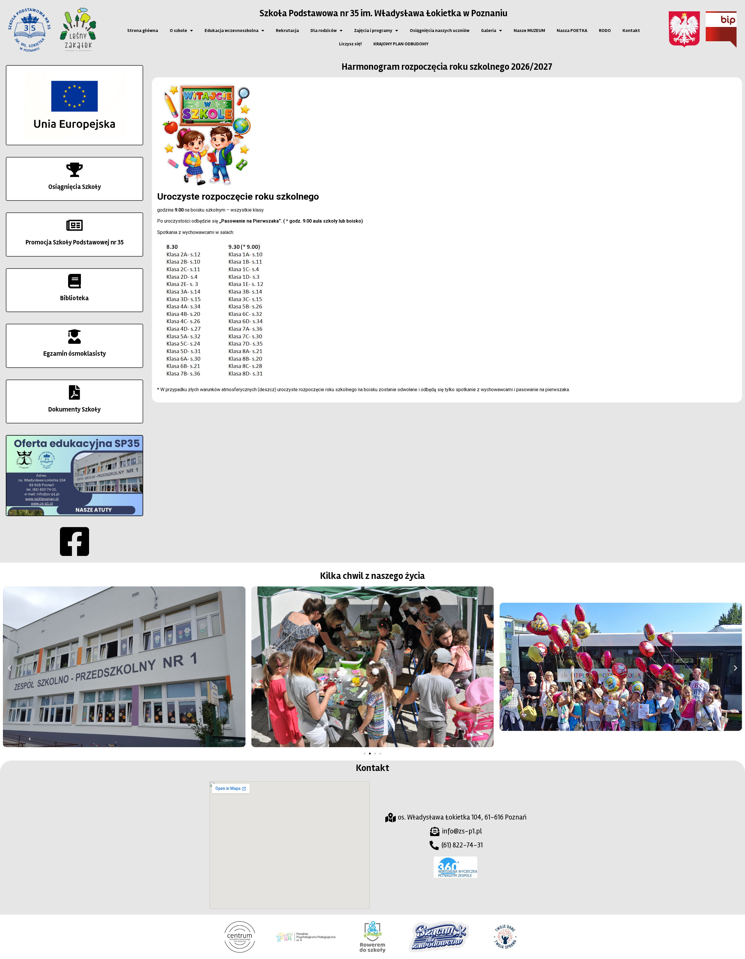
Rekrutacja (287, 30)
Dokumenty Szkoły (74, 409)
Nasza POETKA (572, 30)
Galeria (488, 30)
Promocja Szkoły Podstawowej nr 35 (75, 242)
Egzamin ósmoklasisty (74, 353)
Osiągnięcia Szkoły (74, 187)
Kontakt (631, 30)
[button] (9, 667)
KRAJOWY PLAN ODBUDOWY (400, 44)
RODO (605, 30)
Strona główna (142, 30)
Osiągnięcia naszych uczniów (439, 30)
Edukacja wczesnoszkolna (231, 30)
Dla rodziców (324, 30)
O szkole (178, 30)
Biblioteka (74, 298)
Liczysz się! (350, 44)
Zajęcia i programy (373, 30)
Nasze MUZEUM (529, 30)
